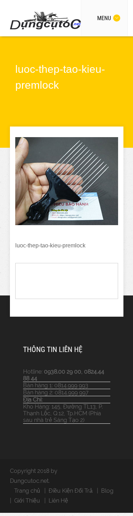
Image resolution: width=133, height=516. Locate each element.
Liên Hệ (58, 500)
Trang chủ (27, 490)
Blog (107, 490)
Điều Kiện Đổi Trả (71, 490)
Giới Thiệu (27, 500)
